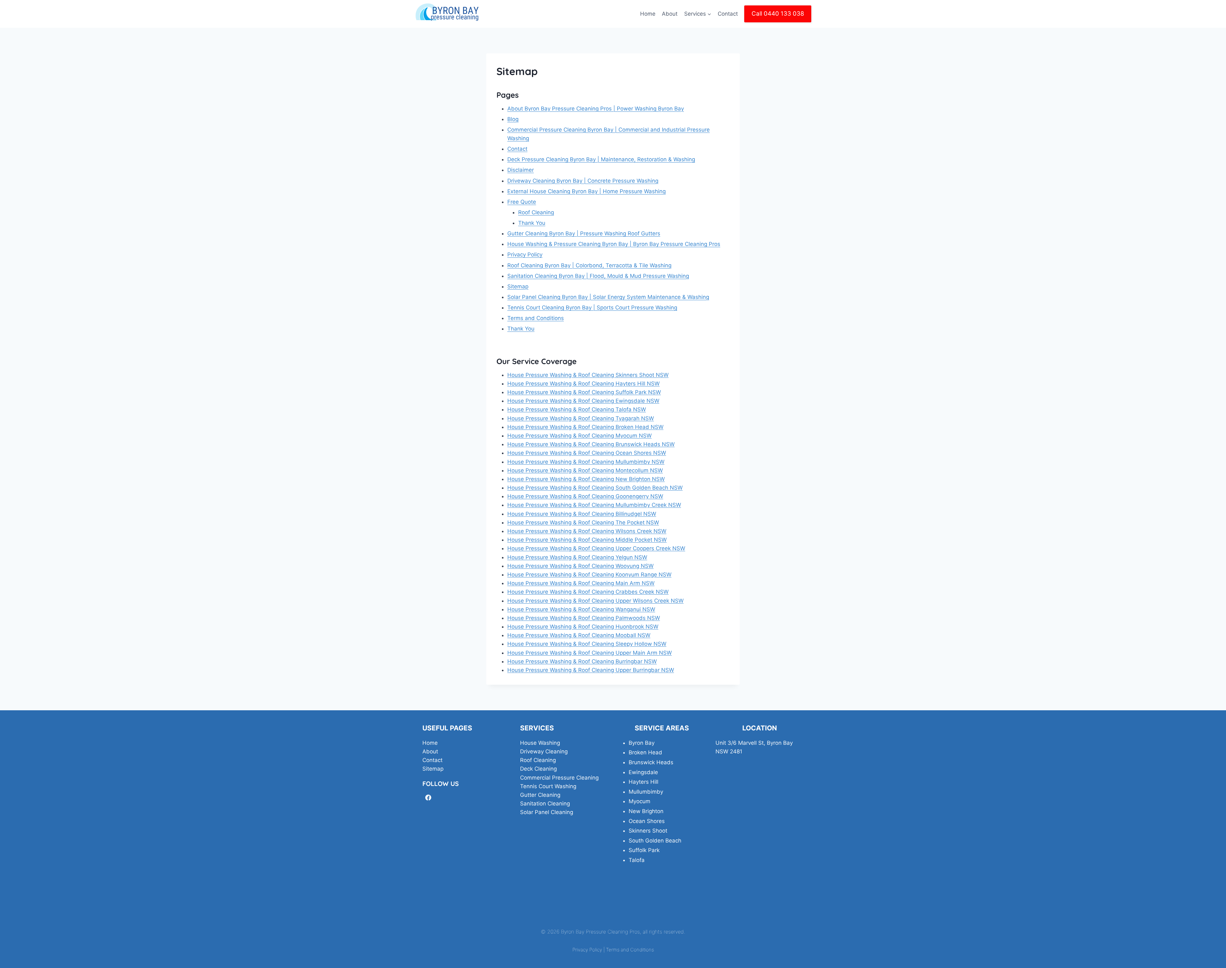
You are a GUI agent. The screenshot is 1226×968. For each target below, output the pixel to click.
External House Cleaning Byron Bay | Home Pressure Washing (586, 191)
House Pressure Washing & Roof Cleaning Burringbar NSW (582, 661)
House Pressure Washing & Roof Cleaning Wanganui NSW (581, 609)
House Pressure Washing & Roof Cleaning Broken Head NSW (585, 427)
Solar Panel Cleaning (546, 812)
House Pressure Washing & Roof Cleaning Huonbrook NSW (582, 626)
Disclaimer (520, 170)
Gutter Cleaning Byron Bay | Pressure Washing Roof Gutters (583, 233)
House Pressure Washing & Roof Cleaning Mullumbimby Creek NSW (594, 505)
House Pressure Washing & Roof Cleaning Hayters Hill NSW (583, 383)
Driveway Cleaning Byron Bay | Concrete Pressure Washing (582, 181)
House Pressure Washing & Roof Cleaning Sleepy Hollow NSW (586, 644)
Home (647, 14)
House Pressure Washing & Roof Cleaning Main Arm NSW (581, 583)
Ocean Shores (647, 821)
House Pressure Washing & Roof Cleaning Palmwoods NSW (583, 618)
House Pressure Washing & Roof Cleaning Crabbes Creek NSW (588, 592)
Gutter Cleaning (540, 795)
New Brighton (646, 811)
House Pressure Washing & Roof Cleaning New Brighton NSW (586, 479)
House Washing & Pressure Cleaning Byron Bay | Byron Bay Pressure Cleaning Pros (613, 244)
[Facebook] (428, 798)
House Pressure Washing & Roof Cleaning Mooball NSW (578, 635)
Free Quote (521, 202)
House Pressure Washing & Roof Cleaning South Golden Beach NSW (595, 487)
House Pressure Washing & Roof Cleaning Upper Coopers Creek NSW (596, 548)
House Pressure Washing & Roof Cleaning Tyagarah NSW (580, 418)
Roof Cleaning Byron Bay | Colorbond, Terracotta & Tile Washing (589, 265)
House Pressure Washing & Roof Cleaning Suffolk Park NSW (584, 392)
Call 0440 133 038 (778, 13)
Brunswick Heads (651, 762)
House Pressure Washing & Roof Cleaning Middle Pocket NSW (587, 540)
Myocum (639, 801)
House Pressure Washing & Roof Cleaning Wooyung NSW (580, 566)
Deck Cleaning (538, 769)
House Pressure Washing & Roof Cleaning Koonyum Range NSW (589, 574)
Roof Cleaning (536, 212)
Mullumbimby (646, 792)
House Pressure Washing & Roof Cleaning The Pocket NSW (583, 522)
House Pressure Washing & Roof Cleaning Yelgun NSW (577, 557)
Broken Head (645, 752)
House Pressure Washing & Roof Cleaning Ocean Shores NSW (586, 453)
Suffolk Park (644, 850)
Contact (728, 14)
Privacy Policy (524, 254)
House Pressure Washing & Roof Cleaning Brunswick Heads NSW (591, 444)
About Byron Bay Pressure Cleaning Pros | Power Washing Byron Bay (595, 108)
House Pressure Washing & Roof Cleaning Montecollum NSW (585, 470)
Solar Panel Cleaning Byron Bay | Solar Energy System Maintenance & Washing (608, 297)
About (669, 14)
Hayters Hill (643, 782)
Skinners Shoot (648, 830)
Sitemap (517, 286)
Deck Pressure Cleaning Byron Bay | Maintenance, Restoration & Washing (601, 159)
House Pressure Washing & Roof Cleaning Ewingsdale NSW (583, 401)
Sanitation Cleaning (545, 803)
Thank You (531, 223)
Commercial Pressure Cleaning (559, 777)
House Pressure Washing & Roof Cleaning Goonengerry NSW (585, 496)
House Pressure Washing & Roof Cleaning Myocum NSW (579, 435)
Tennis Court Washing (548, 786)
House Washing (540, 743)
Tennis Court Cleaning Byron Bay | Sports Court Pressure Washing (592, 307)
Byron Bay (642, 743)
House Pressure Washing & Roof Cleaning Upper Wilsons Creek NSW (595, 601)
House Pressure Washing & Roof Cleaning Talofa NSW (576, 409)
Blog (512, 119)
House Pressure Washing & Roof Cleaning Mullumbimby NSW (585, 462)
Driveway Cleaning (544, 751)
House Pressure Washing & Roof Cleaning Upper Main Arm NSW (589, 653)
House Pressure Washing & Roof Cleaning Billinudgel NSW (581, 514)
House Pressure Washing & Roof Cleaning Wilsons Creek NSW (586, 531)
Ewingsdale (643, 772)
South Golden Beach (655, 840)
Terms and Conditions (535, 318)
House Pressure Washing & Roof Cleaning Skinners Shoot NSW (588, 375)
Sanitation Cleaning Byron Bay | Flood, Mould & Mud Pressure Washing (598, 276)
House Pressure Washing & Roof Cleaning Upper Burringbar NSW (590, 670)
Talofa (637, 860)
